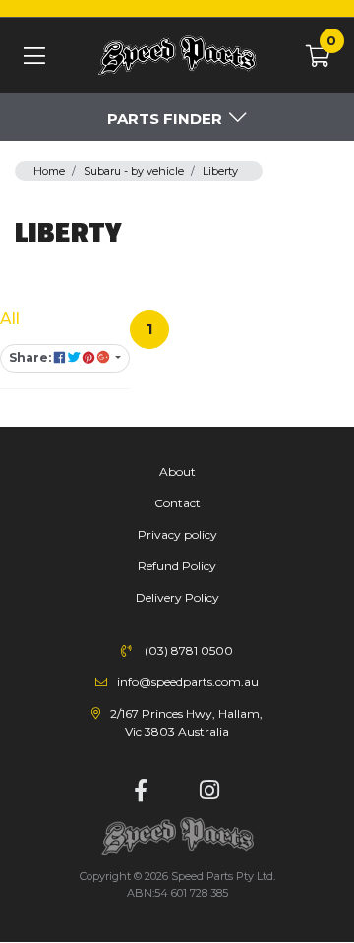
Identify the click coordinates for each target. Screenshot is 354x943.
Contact (177, 503)
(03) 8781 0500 (189, 650)
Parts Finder (164, 118)
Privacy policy (177, 534)
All (10, 318)
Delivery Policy (177, 597)
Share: (31, 357)
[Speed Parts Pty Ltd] (177, 56)
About (177, 471)
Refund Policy (177, 566)
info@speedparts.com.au (188, 682)
